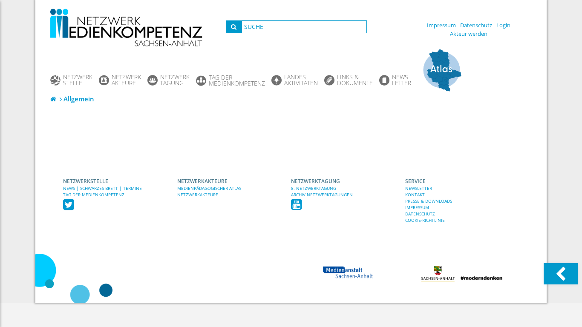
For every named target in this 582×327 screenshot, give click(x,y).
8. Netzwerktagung (313, 188)
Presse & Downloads (428, 201)
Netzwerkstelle (85, 181)
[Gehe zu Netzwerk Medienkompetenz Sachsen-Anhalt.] (54, 99)
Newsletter (418, 188)
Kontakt (415, 195)
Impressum (441, 25)
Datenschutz (476, 25)
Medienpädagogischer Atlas (209, 188)
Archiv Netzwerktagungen (322, 195)
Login (503, 25)
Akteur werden (468, 33)
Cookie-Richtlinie (425, 220)
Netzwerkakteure (202, 181)
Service (415, 181)
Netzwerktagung (315, 181)
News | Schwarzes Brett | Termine (102, 188)
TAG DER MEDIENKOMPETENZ (93, 195)
